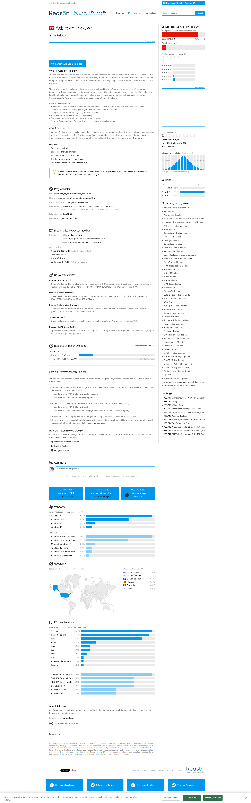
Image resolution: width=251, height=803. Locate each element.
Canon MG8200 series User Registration (189, 412)
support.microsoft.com (95, 422)
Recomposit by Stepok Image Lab (186, 408)
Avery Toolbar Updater (174, 262)
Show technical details (144, 345)
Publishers (151, 13)
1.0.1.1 (167, 195)
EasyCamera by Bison (181, 423)
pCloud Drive (177, 405)
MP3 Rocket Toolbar (172, 283)
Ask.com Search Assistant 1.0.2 (177, 207)
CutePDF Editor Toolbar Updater (178, 294)
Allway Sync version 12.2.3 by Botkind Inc (190, 419)
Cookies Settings (171, 797)
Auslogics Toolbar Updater (175, 305)
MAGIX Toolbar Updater (174, 352)
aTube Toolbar (170, 302)
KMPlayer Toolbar (171, 240)
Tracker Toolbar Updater (174, 342)
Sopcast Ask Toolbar (172, 316)
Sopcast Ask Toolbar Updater (176, 320)
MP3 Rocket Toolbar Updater (176, 265)
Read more (137, 138)
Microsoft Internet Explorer (66, 441)
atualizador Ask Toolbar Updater (178, 363)
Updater (167, 374)
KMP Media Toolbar (172, 236)
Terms (144, 770)
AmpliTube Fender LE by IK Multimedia (189, 426)
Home (120, 13)
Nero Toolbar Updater (173, 323)
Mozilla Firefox (61, 446)
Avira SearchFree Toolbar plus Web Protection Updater (188, 218)
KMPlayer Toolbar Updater (175, 225)
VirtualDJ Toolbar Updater (175, 298)
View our (185, 785)
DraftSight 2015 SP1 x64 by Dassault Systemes (192, 397)
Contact (179, 770)
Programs (134, 13)
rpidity (174, 401)
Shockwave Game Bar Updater (177, 338)
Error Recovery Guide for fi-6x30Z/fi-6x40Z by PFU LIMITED (198, 430)
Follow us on (105, 785)
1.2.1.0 (167, 191)
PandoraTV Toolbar (172, 291)
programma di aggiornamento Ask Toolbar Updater (186, 382)
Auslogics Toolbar (171, 331)
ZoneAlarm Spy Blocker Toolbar (177, 367)
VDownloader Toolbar (173, 309)
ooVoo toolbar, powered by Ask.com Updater (184, 222)
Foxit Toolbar (169, 229)
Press (171, 770)
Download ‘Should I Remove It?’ (180, 3)
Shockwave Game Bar (173, 345)
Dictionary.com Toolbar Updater (178, 371)
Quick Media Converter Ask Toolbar (179, 385)
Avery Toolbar (170, 276)
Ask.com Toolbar (179, 415)
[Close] (246, 798)
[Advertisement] (183, 107)
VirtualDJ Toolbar (171, 273)
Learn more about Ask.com (66, 723)
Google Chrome (61, 450)
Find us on (64, 785)
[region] (125, 798)
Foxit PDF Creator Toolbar (175, 247)
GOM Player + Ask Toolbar (175, 334)
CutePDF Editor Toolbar (174, 360)
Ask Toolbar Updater (173, 214)
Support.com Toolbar (173, 244)
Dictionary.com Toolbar (174, 313)
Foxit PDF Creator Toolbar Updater (179, 258)
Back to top (53, 734)
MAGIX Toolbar (170, 280)
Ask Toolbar (169, 211)
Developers (162, 770)
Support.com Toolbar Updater (177, 233)
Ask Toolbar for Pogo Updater (177, 356)
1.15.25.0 (168, 188)
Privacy (152, 770)
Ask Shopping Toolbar (173, 251)
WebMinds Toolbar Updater (176, 378)
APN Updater (169, 287)
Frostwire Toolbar (171, 269)
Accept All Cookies (213, 797)
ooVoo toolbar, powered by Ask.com (180, 254)
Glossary (136, 770)
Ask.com (63, 34)
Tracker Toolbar (170, 349)
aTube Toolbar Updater (174, 327)
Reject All (192, 797)
